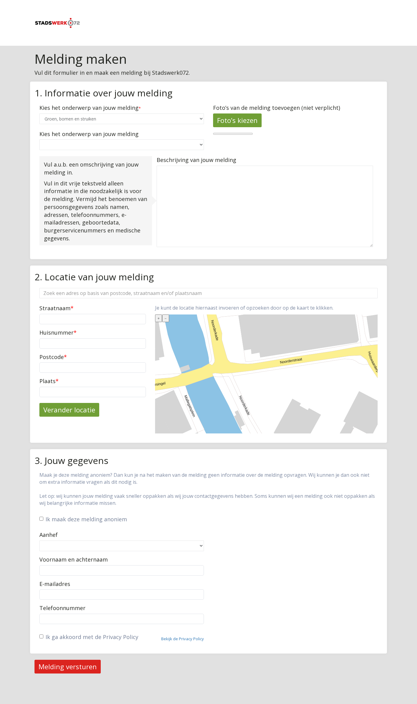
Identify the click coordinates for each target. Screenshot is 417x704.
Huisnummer (58, 332)
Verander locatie (69, 409)
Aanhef (48, 534)
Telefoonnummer (62, 608)
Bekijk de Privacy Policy (182, 638)
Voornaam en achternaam (73, 559)
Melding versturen (67, 666)
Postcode (53, 357)
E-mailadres (54, 583)
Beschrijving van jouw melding (196, 159)
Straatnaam (56, 308)
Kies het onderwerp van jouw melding (89, 107)
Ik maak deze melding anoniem (86, 519)
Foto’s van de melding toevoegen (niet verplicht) (276, 107)
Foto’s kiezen (237, 120)
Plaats (49, 381)
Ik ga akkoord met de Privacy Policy (91, 637)
